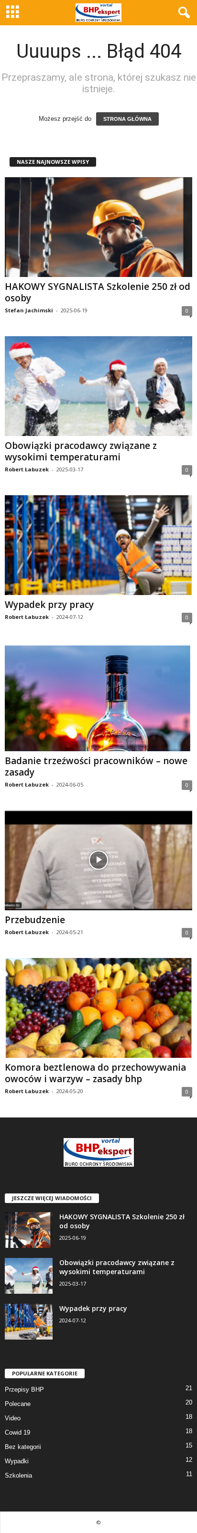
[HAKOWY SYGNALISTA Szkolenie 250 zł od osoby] (98, 227)
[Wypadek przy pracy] (98, 545)
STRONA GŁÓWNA (127, 119)
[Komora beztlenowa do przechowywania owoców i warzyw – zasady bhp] (98, 1008)
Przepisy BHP (24, 1389)
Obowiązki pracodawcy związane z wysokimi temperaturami (81, 451)
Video (13, 1418)
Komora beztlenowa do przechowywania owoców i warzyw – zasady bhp (95, 1073)
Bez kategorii (23, 1446)
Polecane (18, 1403)
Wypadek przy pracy (49, 604)
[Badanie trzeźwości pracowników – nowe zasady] (98, 697)
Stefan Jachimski (29, 310)
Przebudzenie (35, 920)
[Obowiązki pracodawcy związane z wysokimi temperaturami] (98, 386)
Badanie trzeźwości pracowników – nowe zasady (96, 766)
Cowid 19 (17, 1432)
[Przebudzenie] (98, 860)
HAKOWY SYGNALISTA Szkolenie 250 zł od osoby (97, 292)
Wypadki (17, 1461)
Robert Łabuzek (27, 469)
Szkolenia (18, 1475)
